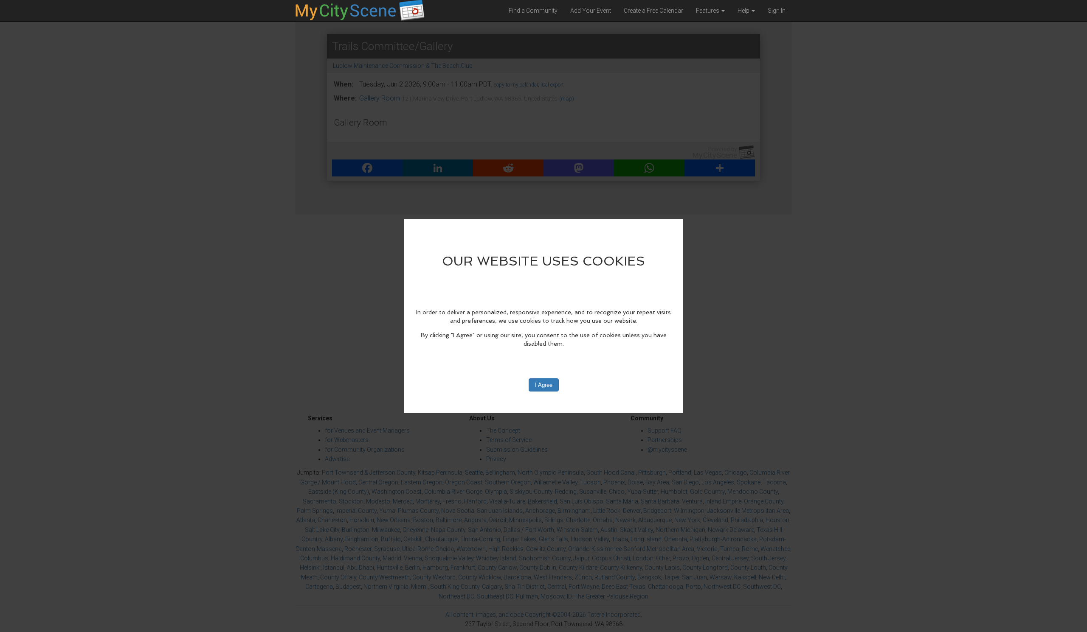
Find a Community (533, 10)
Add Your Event (590, 10)
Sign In (777, 10)
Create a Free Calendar (653, 10)
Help (744, 10)
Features (708, 10)
